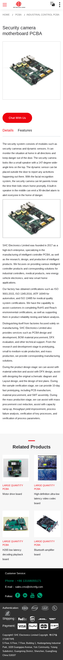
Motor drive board (12, 493)
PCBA (18, 14)
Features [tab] (25, 130)
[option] (31, 70)
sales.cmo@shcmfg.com (29, 586)
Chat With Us (17, 117)
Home (6, 14)
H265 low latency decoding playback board (13, 554)
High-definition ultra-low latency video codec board (46, 498)
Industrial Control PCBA (43, 14)
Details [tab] (8, 130)
